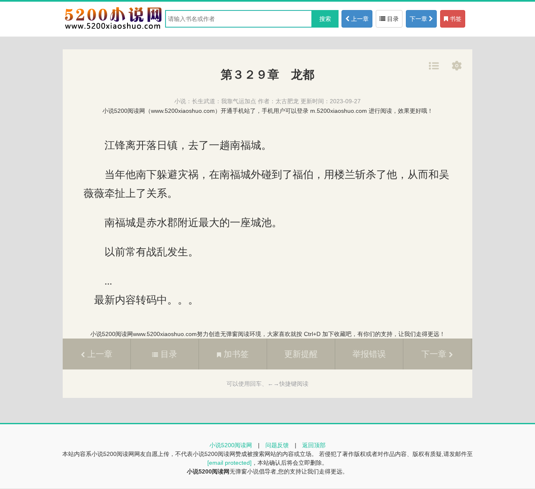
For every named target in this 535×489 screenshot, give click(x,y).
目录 (392, 18)
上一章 (359, 18)
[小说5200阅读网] (113, 28)
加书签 (235, 354)
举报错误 (369, 354)
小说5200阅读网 (230, 445)
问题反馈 (277, 445)
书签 (454, 18)
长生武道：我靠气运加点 (224, 101)
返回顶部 (314, 445)
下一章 (419, 18)
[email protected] (229, 462)
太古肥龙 (287, 101)
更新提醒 (301, 354)
